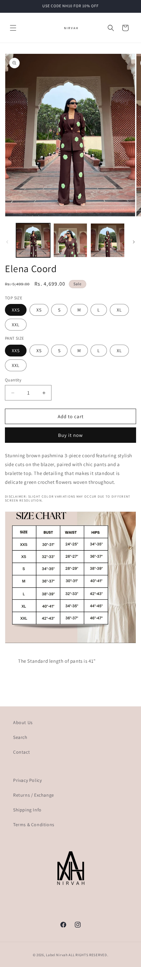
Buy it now (70, 435)
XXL (16, 325)
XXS (16, 310)
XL (119, 310)
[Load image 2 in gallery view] (70, 240)
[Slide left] (7, 242)
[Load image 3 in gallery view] (108, 240)
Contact (21, 752)
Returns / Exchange (33, 795)
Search (20, 737)
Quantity (13, 380)
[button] (13, 28)
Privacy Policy (27, 780)
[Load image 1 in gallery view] (33, 240)
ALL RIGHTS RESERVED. (88, 955)
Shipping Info (27, 810)
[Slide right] (134, 242)
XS (39, 310)
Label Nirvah (57, 955)
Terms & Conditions (33, 824)
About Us (23, 722)
